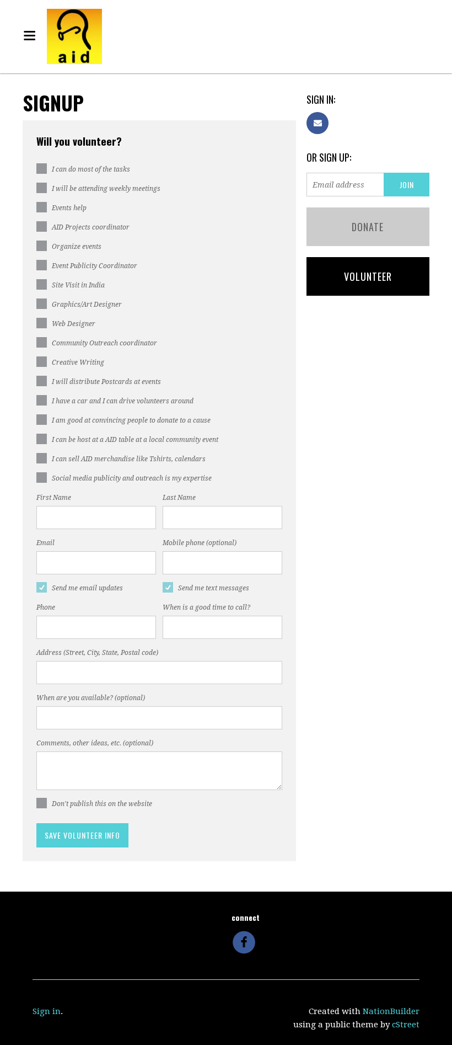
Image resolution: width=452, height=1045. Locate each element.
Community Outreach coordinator (104, 343)
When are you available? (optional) (90, 698)
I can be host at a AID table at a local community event (135, 440)
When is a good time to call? (206, 607)
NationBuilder (391, 1011)
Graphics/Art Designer (87, 304)
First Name (53, 498)
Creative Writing (78, 362)
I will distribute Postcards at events (106, 382)
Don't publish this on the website (102, 804)
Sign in (47, 1011)
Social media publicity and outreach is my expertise (132, 478)
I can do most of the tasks (91, 169)
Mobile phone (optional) (199, 543)
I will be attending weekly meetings (106, 189)
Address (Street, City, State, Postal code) (97, 653)
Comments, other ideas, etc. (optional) (94, 743)
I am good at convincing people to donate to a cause (131, 420)
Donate (368, 227)
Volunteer (368, 276)
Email (45, 543)
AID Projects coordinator (91, 227)
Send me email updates (87, 588)
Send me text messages (213, 588)
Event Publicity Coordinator (94, 266)
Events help (69, 208)
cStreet (405, 1025)
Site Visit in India (78, 285)
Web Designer (73, 324)
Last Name (179, 498)
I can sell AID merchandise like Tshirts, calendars (129, 459)
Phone (45, 607)
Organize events (76, 246)
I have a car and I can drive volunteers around (122, 401)
